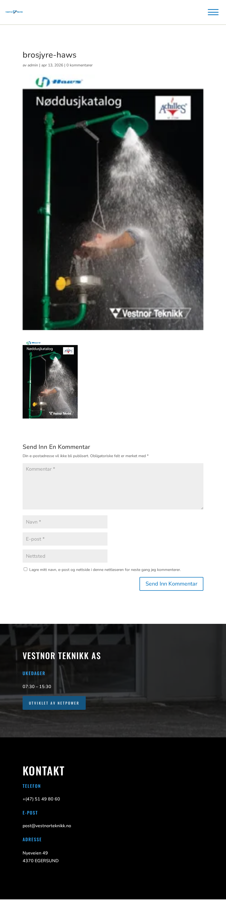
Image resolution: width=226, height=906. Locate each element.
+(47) (41, 799)
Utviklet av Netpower (54, 703)
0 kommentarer (79, 65)
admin (33, 65)
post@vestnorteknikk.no (47, 826)
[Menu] (213, 12)
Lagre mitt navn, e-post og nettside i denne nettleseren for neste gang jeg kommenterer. (105, 569)
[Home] (14, 12)
